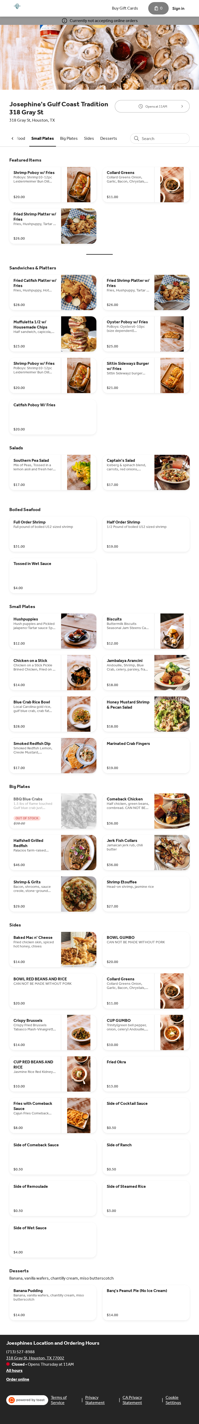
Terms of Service (59, 1400)
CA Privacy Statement (132, 1400)
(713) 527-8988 (20, 1351)
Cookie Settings (173, 1400)
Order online (17, 1379)
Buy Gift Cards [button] (125, 8)
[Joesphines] (17, 6)
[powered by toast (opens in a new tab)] (27, 1400)
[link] (42, 138)
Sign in (178, 8)
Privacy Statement (95, 1400)
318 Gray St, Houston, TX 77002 (35, 1358)
